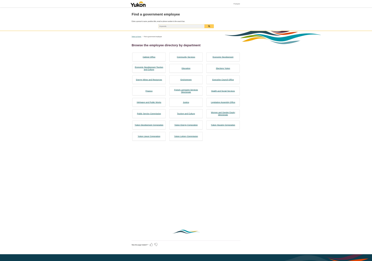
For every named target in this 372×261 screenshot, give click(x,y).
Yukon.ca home (136, 36)
